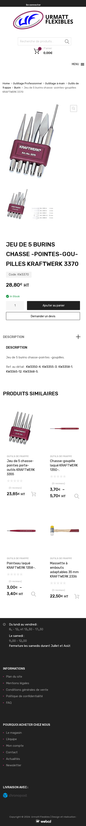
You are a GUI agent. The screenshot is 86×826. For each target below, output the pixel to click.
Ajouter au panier (54, 305)
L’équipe (11, 739)
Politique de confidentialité (24, 696)
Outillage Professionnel (27, 83)
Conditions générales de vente (27, 690)
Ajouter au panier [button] (33, 494)
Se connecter (33, 5)
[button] (75, 64)
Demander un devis (43, 316)
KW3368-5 (30, 371)
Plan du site (14, 676)
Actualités (13, 759)
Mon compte (15, 745)
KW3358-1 (65, 367)
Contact (12, 752)
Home (6, 83)
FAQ (9, 703)
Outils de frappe (18, 456)
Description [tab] (13, 337)
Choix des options (76, 496)
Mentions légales (17, 683)
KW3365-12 (14, 371)
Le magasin (14, 733)
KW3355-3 (49, 367)
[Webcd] (43, 821)
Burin (17, 87)
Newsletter (13, 765)
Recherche (67, 42)
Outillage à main (55, 83)
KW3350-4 (33, 367)
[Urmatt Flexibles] (43, 28)
